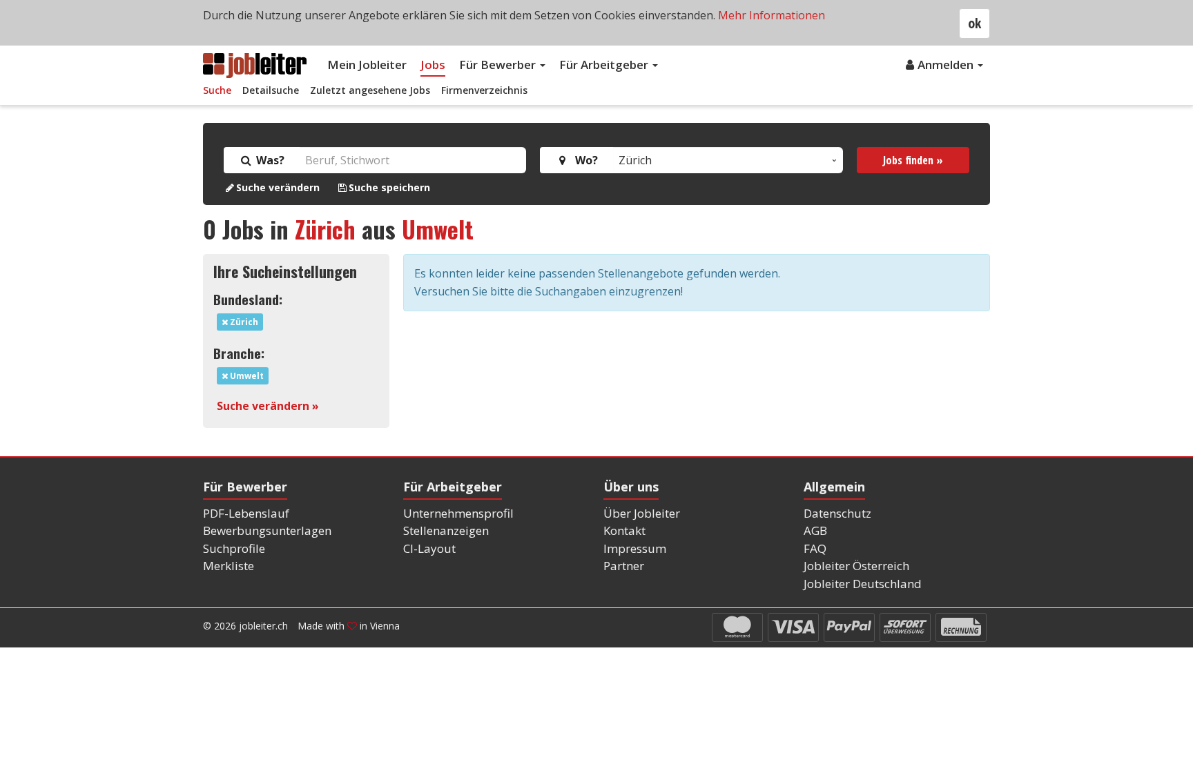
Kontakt (624, 530)
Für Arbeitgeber (605, 64)
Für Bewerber (499, 64)
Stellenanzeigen (446, 530)
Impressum (634, 548)
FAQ (815, 548)
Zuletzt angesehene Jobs (370, 90)
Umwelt (438, 228)
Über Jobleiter (641, 513)
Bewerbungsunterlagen (267, 530)
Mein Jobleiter (367, 64)
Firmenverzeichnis (484, 90)
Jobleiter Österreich (856, 566)
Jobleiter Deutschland (863, 584)
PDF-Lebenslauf (246, 513)
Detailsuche (270, 90)
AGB (815, 530)
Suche (217, 90)
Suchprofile (234, 548)
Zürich (325, 228)
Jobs (432, 64)
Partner (623, 566)
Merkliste (228, 566)
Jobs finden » (913, 160)
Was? (268, 160)
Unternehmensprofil (458, 513)
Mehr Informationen (771, 15)
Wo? (584, 160)
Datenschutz (837, 513)
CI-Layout (429, 548)
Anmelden (947, 64)
